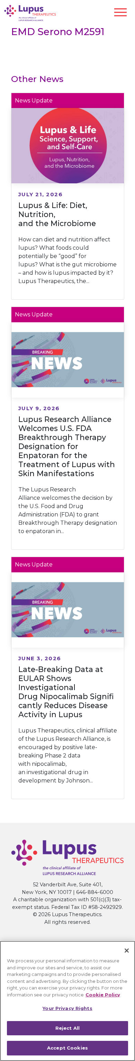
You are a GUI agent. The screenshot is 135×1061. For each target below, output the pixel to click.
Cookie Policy (103, 994)
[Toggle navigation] (120, 12)
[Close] (126, 950)
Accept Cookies (67, 1048)
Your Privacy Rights (67, 1008)
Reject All (67, 1028)
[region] (67, 1001)
